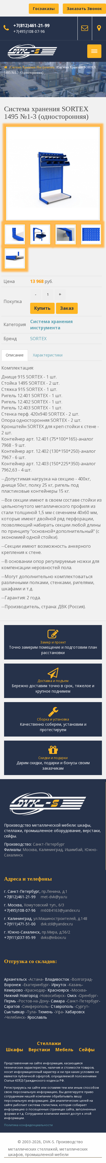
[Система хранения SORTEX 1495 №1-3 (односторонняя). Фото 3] (65, 234)
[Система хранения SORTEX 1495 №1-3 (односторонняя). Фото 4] (91, 234)
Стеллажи (49, 1043)
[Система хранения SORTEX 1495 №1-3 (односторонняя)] (53, 173)
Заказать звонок (84, 8)
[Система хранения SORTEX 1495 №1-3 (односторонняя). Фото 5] (15, 258)
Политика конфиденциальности (28, 1125)
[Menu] (94, 51)
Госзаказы (44, 8)
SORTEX (38, 339)
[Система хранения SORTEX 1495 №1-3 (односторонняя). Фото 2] (40, 234)
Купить (42, 308)
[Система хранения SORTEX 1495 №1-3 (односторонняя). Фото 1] (15, 234)
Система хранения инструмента (32, 67)
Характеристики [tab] (48, 355)
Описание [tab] (15, 355)
